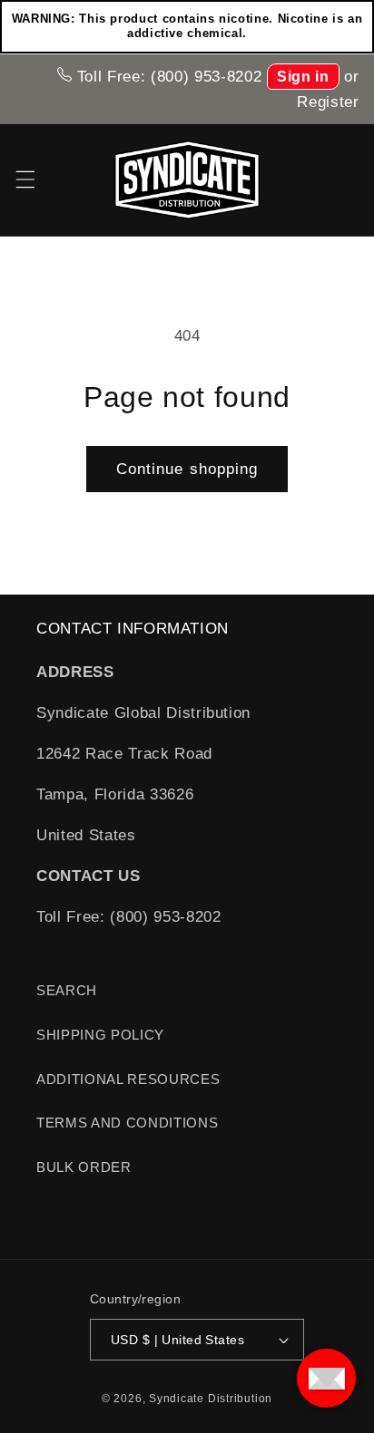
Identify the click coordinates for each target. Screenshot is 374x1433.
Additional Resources (128, 1079)
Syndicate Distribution (210, 1398)
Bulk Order (84, 1167)
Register (328, 101)
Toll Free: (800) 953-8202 (166, 76)
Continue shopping (187, 468)
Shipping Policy (100, 1034)
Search (66, 990)
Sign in (303, 76)
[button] (24, 179)
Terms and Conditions (127, 1122)
